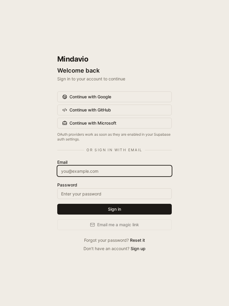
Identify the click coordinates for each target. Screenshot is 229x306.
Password (67, 184)
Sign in (114, 209)
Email (62, 162)
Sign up (138, 248)
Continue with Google (90, 96)
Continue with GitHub (90, 109)
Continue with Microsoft (92, 123)
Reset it (137, 240)
